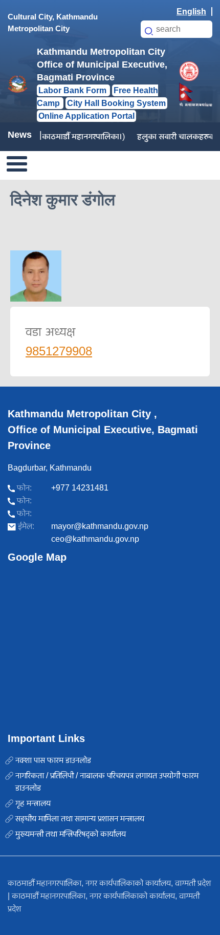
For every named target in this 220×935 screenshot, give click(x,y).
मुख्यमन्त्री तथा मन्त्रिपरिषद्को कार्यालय (70, 834)
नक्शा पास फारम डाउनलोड (53, 760)
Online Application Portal (86, 116)
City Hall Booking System (116, 103)
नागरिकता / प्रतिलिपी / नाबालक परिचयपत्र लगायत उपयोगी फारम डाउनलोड (107, 781)
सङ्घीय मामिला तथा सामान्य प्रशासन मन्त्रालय (79, 818)
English (191, 11)
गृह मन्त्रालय (33, 803)
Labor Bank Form (73, 90)
